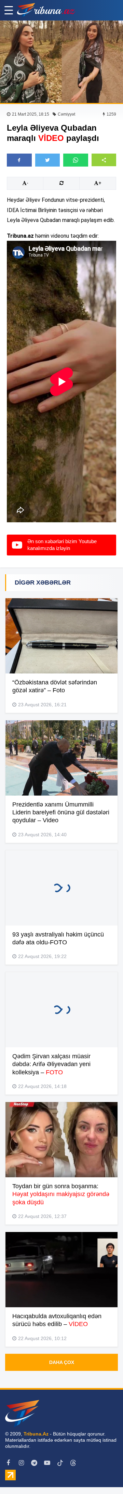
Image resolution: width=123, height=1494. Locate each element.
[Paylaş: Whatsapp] (75, 160)
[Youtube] (47, 1463)
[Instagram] (21, 1463)
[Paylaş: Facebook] (19, 160)
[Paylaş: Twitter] (47, 160)
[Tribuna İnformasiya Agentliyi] (46, 10)
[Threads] (73, 1463)
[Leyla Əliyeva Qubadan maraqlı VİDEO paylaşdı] (61, 62)
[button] (104, 160)
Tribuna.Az (36, 1434)
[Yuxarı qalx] (103, 1474)
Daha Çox (61, 1362)
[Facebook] (8, 1463)
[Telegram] (34, 1463)
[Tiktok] (60, 1463)
